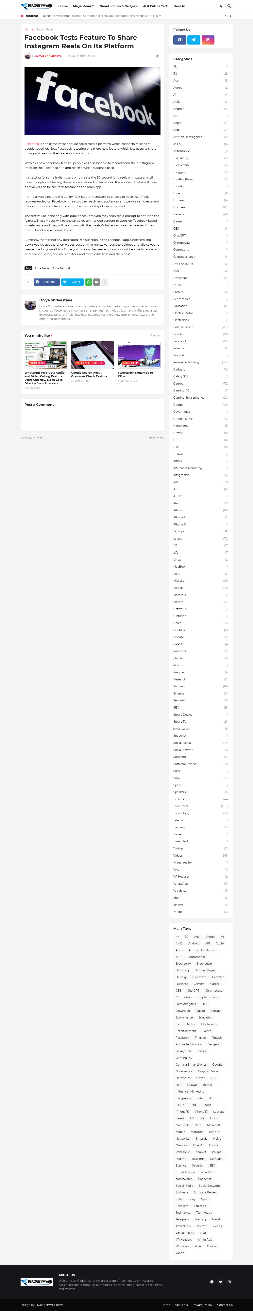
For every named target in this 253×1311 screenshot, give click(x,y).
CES (201, 228)
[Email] (96, 282)
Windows (201, 890)
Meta (201, 574)
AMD (201, 102)
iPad (201, 503)
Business (201, 207)
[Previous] (226, 16)
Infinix (201, 461)
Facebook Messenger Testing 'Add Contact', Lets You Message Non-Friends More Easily (101, 16)
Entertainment (201, 327)
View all (155, 335)
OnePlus (201, 630)
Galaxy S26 (201, 376)
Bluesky (201, 186)
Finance (201, 348)
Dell (201, 271)
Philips (201, 665)
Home (63, 6)
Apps (201, 130)
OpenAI (201, 637)
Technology (201, 813)
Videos (201, 855)
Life (201, 552)
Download (201, 278)
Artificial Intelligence (201, 137)
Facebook (32, 144)
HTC (201, 447)
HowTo (201, 433)
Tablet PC (201, 799)
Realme (201, 672)
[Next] (231, 16)
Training (201, 827)
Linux (201, 559)
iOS (201, 489)
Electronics (201, 320)
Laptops (201, 531)
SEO (201, 707)
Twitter (201, 848)
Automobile (201, 151)
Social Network (62, 268)
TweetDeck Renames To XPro (135, 374)
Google (201, 405)
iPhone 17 (201, 524)
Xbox (201, 898)
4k (201, 66)
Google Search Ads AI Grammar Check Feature (89, 374)
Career (201, 221)
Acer (201, 80)
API (201, 116)
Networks (201, 609)
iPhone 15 (201, 517)
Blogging (201, 172)
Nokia (201, 623)
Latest (201, 538)
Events (201, 334)
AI (201, 94)
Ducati (201, 285)
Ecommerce (201, 299)
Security (201, 700)
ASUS (201, 144)
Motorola (201, 595)
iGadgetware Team (50, 1305)
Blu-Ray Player (201, 179)
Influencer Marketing (201, 468)
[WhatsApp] (88, 282)
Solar (201, 771)
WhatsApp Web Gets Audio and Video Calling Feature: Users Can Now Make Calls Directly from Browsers (44, 378)
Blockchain (201, 165)
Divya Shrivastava (55, 300)
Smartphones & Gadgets (119, 6)
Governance (201, 411)
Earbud (201, 292)
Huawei (201, 454)
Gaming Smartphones (201, 397)
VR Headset (201, 876)
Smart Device (201, 714)
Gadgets (201, 369)
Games (201, 383)
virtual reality (201, 862)
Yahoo (201, 912)
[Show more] (104, 282)
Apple (201, 123)
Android (201, 109)
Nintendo (201, 616)
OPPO (201, 644)
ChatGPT (201, 235)
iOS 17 (201, 496)
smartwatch (201, 729)
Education (201, 306)
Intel (201, 482)
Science (201, 693)
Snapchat (201, 735)
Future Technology (201, 362)
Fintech (201, 355)
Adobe (201, 87)
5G (201, 73)
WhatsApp (201, 883)
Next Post (155, 438)
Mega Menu (82, 6)
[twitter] (193, 40)
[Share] (157, 56)
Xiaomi (201, 905)
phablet (201, 658)
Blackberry (201, 158)
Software (201, 757)
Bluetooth (201, 193)
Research (201, 679)
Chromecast (201, 242)
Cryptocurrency (201, 256)
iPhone (201, 510)
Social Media (45, 29)
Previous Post (32, 438)
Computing (201, 249)
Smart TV (201, 721)
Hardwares (201, 426)
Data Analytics (201, 264)
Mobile (201, 588)
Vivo (201, 869)
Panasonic (201, 651)
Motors (201, 602)
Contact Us (225, 1305)
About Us (181, 1305)
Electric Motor (201, 313)
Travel (201, 834)
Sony (201, 778)
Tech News (201, 806)
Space (201, 785)
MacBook (201, 566)
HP (201, 440)
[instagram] (208, 40)
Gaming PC (201, 390)
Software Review (201, 764)
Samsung (201, 686)
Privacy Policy (202, 1305)
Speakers (201, 792)
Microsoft (201, 580)
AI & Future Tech (155, 6)
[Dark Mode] (221, 6)
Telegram (201, 820)
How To (179, 6)
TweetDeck (201, 841)
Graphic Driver (201, 419)
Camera (201, 214)
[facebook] (179, 40)
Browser (201, 200)
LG (201, 545)
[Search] (229, 6)
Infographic (201, 475)
